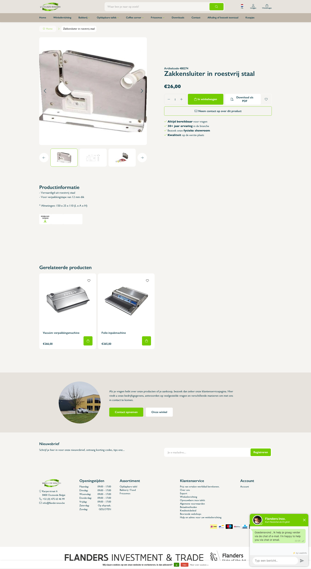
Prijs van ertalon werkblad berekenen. (199, 486)
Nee (184, 565)
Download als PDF (244, 99)
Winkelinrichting (62, 17)
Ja (176, 565)
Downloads (178, 17)
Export (183, 493)
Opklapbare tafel (128, 486)
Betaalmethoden (188, 507)
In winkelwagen (207, 99)
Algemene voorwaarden (192, 503)
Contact (195, 17)
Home (42, 17)
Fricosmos (156, 17)
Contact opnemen (126, 412)
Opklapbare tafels (106, 17)
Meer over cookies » (199, 565)
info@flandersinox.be (54, 502)
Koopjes (249, 17)
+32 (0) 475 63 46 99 (54, 498)
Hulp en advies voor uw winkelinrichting (200, 517)
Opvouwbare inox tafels (192, 500)
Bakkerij (82, 17)
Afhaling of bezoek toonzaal (223, 17)
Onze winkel (159, 412)
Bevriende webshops (190, 513)
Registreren (260, 452)
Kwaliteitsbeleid (188, 510)
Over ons (185, 489)
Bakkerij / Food (128, 489)
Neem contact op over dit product (220, 111)
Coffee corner (133, 17)
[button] (45, 91)
